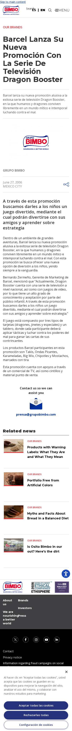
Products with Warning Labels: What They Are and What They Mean (46, 452)
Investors (25, 608)
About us (7, 602)
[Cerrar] (66, 672)
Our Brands (12, 27)
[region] (36, 698)
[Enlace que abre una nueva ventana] (16, 639)
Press (22, 615)
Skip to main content (13, 2)
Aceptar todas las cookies (36, 705)
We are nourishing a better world (11, 617)
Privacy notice (12, 657)
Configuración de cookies (36, 725)
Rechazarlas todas (36, 715)
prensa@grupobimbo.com (36, 414)
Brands (23, 600)
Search (30, 8)
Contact (8, 651)
